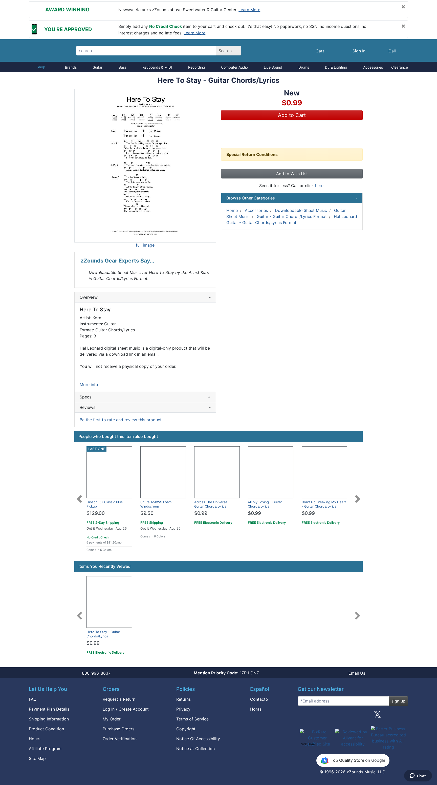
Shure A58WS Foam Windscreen (155, 504)
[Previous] (79, 496)
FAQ (32, 699)
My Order (112, 718)
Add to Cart (292, 115)
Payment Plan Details (49, 709)
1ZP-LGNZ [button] (226, 672)
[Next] (358, 496)
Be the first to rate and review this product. (121, 419)
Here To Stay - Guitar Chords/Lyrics (103, 634)
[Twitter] (377, 716)
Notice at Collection (195, 748)
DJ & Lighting (336, 67)
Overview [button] (145, 297)
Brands (71, 67)
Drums (303, 67)
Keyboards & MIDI (157, 67)
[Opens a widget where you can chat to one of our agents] (418, 776)
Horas (255, 709)
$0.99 (200, 513)
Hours (34, 738)
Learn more (249, 9)
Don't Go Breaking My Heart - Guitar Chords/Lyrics (324, 504)
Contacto (259, 699)
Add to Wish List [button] (292, 173)
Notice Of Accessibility (198, 738)
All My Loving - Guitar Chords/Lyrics (265, 504)
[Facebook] (328, 716)
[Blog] (303, 716)
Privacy (183, 709)
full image (145, 245)
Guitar (97, 67)
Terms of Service (192, 718)
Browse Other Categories (291, 198)
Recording (196, 67)
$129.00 (95, 513)
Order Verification (120, 738)
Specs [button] (145, 397)
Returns (183, 699)
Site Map (37, 758)
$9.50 (147, 513)
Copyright (185, 728)
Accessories (373, 67)
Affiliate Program (45, 748)
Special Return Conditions (252, 154)
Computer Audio (234, 67)
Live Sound (273, 67)
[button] (145, 165)
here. (319, 185)
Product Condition (46, 728)
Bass (122, 67)
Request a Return (119, 699)
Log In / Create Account (126, 709)
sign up (398, 700)
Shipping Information (49, 718)
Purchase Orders (118, 728)
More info (89, 384)
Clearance (399, 67)
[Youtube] (402, 716)
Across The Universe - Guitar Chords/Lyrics (212, 504)
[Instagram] (353, 716)
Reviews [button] (145, 407)
